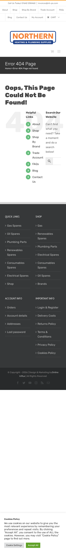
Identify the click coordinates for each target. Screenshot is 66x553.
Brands (42, 283)
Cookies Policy (47, 353)
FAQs (35, 164)
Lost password (16, 332)
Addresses (13, 323)
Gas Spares (14, 225)
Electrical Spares (17, 275)
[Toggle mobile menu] (59, 51)
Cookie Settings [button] (14, 545)
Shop (35, 130)
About (36, 124)
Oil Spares (13, 233)
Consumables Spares (15, 265)
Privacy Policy (46, 344)
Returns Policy (47, 323)
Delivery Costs (47, 315)
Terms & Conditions (44, 334)
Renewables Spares (15, 252)
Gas (40, 225)
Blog (35, 170)
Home (8, 68)
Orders (11, 307)
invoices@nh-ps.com (48, 3)
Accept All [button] (33, 545)
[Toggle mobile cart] (52, 51)
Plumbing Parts (17, 242)
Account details (17, 315)
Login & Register (48, 307)
